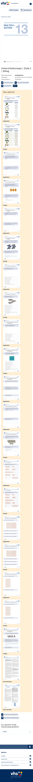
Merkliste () (27, 10)
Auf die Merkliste (7, 85)
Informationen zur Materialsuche (10, 765)
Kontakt (3, 756)
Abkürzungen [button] (14, 10)
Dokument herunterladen (23, 82)
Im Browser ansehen (8, 82)
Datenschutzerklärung (7, 762)
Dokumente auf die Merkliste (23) (11, 718)
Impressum (4, 759)
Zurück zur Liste (5, 17)
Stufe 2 (5, 731)
